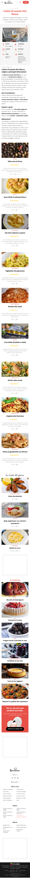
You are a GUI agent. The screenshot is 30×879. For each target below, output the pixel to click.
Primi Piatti (6, 791)
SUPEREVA (18, 868)
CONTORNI (15, 699)
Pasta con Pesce (7, 793)
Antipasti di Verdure (8, 789)
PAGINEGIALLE (12, 865)
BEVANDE (16, 8)
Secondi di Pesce (21, 793)
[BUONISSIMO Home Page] (9, 2)
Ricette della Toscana (20, 830)
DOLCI (15, 598)
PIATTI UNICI (15, 518)
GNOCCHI (15, 194)
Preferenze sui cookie (13, 871)
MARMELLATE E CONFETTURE (15, 659)
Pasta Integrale (6, 798)
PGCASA (26, 865)
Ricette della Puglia (21, 827)
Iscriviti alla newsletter (15, 729)
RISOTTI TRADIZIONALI (15, 304)
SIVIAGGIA (20, 867)
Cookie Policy (22, 870)
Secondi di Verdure (21, 791)
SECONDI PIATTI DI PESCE (15, 493)
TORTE (15, 679)
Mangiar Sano (6, 825)
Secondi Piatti (20, 789)
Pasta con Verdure (7, 796)
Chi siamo (7, 870)
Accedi (25, 2)
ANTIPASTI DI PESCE (15, 377)
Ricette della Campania (6, 831)
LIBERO (3, 865)
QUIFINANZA (25, 867)
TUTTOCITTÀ (12, 867)
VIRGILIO (7, 865)
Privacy (17, 870)
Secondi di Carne (21, 796)
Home (13, 8)
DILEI (16, 867)
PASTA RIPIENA (15, 545)
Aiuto (20, 871)
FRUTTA (15, 638)
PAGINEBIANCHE (6, 867)
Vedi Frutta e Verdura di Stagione (21, 816)
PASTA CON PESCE (15, 230)
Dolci (18, 800)
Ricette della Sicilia (21, 825)
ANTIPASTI (15, 159)
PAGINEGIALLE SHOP (20, 865)
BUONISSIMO (12, 868)
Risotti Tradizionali (7, 800)
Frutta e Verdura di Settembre (21, 812)
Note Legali (12, 870)
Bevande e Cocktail (21, 798)
